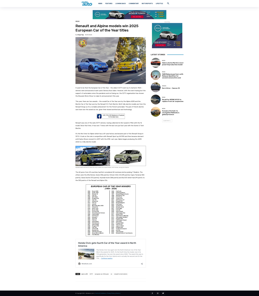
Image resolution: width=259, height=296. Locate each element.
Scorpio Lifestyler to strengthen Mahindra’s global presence (170, 112)
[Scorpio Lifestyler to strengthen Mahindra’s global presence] (156, 112)
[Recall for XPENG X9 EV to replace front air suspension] (156, 99)
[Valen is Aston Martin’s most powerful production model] (156, 63)
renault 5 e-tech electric (120, 274)
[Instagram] (158, 293)
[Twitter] (163, 293)
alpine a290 (84, 274)
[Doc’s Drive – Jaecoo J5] (156, 87)
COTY (91, 274)
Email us (118, 293)
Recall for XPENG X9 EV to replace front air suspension (172, 100)
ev (111, 274)
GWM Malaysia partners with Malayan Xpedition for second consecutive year (172, 76)
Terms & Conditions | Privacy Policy (105, 293)
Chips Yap (80, 34)
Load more (166, 120)
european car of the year (102, 274)
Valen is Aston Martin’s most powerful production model (172, 64)
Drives (164, 85)
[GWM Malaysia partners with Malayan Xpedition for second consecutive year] (156, 75)
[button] (168, 3)
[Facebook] (152, 293)
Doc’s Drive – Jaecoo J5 (171, 88)
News (77, 21)
